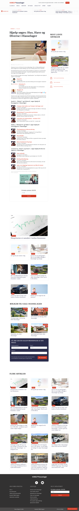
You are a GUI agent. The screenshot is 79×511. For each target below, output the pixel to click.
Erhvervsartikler (33, 497)
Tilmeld (67, 2)
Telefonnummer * (15, 345)
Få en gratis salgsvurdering (36, 500)
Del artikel (42, 62)
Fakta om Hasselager (34, 495)
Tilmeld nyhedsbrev (72, 509)
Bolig (18, 5)
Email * (31, 345)
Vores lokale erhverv (34, 491)
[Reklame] (29, 179)
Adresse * (13, 350)
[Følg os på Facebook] (36, 482)
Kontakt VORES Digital (14, 495)
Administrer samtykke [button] (14, 497)
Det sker (30, 5)
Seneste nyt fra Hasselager (35, 489)
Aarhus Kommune (34, 499)
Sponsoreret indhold (34, 502)
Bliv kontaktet (42, 357)
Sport (43, 5)
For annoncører (13, 491)
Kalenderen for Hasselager (36, 493)
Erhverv (23, 5)
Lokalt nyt (37, 5)
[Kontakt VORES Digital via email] (42, 482)
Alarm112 (12, 5)
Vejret (49, 5)
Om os (11, 489)
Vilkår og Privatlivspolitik (15, 493)
